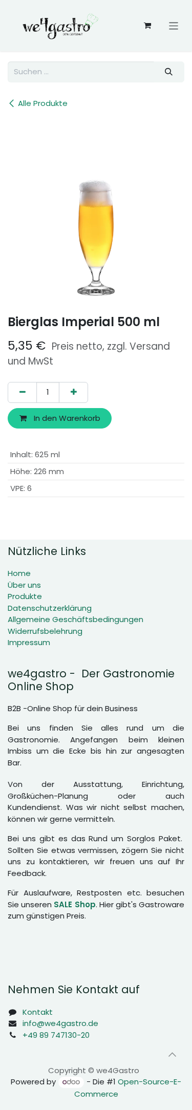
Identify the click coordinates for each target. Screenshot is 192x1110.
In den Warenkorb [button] (66, 418)
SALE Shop (74, 904)
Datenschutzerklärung (50, 608)
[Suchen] (169, 71)
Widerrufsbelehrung (45, 631)
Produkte (25, 596)
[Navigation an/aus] (174, 25)
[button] (172, 1054)
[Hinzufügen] (73, 392)
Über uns (24, 585)
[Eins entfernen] (22, 392)
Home (19, 573)
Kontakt (38, 1012)
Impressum (29, 642)
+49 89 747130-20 (56, 1035)
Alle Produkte (43, 103)
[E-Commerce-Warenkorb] (147, 25)
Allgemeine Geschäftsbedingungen (75, 619)
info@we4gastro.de (60, 1023)
